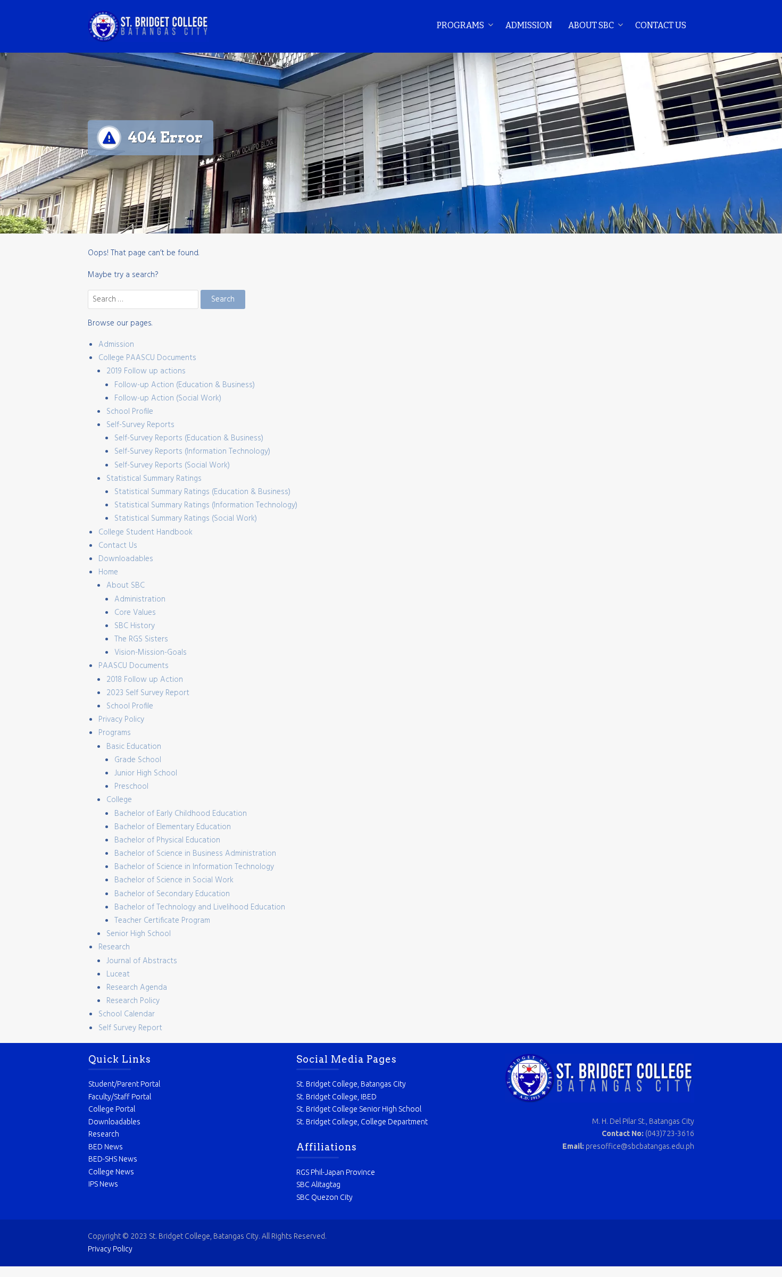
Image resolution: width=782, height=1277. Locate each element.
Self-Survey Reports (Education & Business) (188, 438)
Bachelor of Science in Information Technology (194, 867)
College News (111, 1171)
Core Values (135, 612)
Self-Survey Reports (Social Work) (172, 465)
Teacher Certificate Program (162, 920)
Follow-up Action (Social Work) (167, 398)
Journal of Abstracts (141, 961)
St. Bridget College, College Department (362, 1121)
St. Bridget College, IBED (336, 1096)
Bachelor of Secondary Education (172, 894)
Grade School (137, 760)
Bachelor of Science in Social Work (174, 880)
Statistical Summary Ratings (154, 478)
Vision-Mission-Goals (150, 652)
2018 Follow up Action (144, 679)
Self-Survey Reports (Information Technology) (192, 451)
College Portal (111, 1109)
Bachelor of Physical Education (167, 840)
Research (114, 947)
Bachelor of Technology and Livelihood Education (199, 907)
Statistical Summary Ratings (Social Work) (185, 518)
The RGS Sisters (141, 639)
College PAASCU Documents (147, 358)
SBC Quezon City (324, 1197)
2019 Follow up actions (146, 371)
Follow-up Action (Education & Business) (184, 385)
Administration (139, 599)
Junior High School (145, 773)
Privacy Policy (121, 719)
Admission (528, 25)
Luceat (118, 974)
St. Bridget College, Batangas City (351, 1084)
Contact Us (660, 25)
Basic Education (133, 746)
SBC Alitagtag (318, 1184)
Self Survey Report (130, 1028)
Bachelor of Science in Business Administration (195, 853)
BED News (105, 1146)
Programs (460, 25)
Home (108, 572)
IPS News (103, 1184)
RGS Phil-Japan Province (335, 1172)
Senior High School (138, 934)
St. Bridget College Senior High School (358, 1109)
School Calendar (126, 1014)
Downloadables (125, 559)
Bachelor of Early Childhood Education (180, 813)
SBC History (134, 626)
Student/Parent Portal (124, 1084)
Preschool (131, 786)
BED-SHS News (112, 1159)
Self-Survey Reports (140, 425)
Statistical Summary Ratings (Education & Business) (202, 492)
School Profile (129, 411)
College (119, 800)
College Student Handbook (145, 532)
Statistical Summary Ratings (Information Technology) (205, 505)
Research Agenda (136, 987)
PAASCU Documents (133, 666)
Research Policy (133, 1001)
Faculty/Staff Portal (119, 1096)
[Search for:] (144, 299)
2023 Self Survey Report (147, 693)
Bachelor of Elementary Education (172, 827)
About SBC (591, 25)
